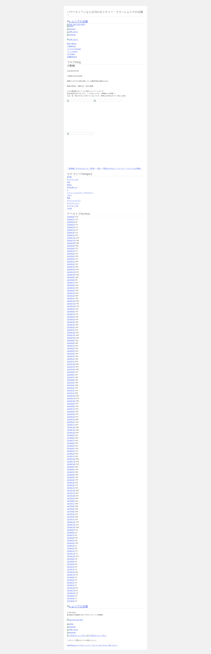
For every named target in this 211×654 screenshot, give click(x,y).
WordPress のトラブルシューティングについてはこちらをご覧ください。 (92, 645)
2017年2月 (71, 517)
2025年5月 (71, 256)
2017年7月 (71, 504)
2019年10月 (71, 432)
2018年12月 (71, 459)
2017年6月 (71, 506)
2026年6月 (71, 222)
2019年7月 (71, 440)
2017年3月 (71, 514)
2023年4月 (71, 322)
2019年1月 (71, 456)
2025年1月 (71, 267)
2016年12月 (71, 522)
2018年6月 (71, 475)
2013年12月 (71, 588)
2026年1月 (71, 235)
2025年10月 (71, 243)
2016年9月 (71, 530)
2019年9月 (71, 435)
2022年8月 (71, 343)
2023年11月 (71, 304)
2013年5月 (71, 601)
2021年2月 (71, 390)
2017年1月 (70, 519)
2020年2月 (71, 422)
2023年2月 (71, 327)
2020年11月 (71, 398)
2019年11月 (71, 430)
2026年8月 (71, 217)
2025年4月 (71, 259)
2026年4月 (71, 227)
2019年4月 (71, 448)
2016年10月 (71, 527)
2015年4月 (71, 564)
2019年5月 (71, 446)
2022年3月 (71, 356)
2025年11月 (71, 240)
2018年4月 (71, 480)
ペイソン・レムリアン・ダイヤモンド (80, 193)
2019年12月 (71, 427)
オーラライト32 (72, 179)
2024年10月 (71, 275)
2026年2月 (71, 232)
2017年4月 (71, 511)
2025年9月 (71, 246)
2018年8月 (71, 469)
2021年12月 (71, 364)
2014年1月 (71, 585)
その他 (69, 208)
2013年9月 (71, 596)
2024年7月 (71, 282)
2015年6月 (71, 561)
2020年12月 (71, 396)
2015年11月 (71, 554)
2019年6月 (71, 443)
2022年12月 (71, 332)
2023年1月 (71, 330)
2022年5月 (71, 351)
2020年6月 (71, 411)
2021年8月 (71, 375)
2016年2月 (71, 548)
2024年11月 (71, 272)
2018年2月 (71, 485)
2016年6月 (71, 538)
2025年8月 (71, 248)
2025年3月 (71, 261)
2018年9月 (71, 467)
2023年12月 (71, 301)
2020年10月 (71, 401)
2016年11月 (71, 525)
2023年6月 (71, 317)
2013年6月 (71, 598)
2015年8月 (71, 559)
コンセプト (74, 49)
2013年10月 (71, 593)
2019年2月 (71, 454)
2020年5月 (71, 414)
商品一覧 (71, 44)
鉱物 (68, 198)
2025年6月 (71, 254)
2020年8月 (71, 406)
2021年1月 (70, 393)
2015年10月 (71, 556)
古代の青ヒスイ (72, 187)
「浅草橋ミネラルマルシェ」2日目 (81, 168)
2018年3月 (71, 482)
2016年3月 (71, 546)
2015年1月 (71, 569)
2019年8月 (71, 438)
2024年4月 (71, 290)
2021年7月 (71, 377)
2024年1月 (71, 298)
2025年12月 (71, 238)
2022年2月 (71, 359)
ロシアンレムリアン (74, 200)
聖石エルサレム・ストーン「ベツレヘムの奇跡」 (122, 168)
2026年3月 (71, 230)
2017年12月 (71, 490)
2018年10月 (71, 464)
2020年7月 (71, 409)
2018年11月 (71, 461)
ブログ (71, 54)
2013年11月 (71, 590)
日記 (68, 182)
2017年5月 (71, 509)
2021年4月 (71, 385)
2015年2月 (71, 567)
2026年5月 (71, 225)
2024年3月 (71, 293)
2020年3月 (71, 419)
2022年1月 (71, 361)
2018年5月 (71, 477)
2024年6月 (71, 285)
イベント (72, 51)
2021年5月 (71, 382)
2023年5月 (71, 319)
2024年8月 (71, 280)
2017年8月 (71, 501)
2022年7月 (71, 346)
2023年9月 (71, 309)
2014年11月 (71, 575)
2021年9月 (71, 372)
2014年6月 (71, 577)
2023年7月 (71, 314)
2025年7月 (71, 251)
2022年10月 (71, 338)
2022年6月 (71, 348)
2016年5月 (71, 540)
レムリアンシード (73, 203)
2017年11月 (71, 493)
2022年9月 (71, 340)
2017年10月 (71, 496)
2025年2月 (71, 264)
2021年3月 (71, 388)
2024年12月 (71, 269)
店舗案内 (72, 57)
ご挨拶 (71, 46)
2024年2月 (71, 296)
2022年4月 (71, 354)
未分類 (69, 177)
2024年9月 (71, 277)
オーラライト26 (72, 206)
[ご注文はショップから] (77, 635)
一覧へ (99, 168)
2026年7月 (71, 219)
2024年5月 (71, 288)
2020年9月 (71, 404)
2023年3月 (71, 325)
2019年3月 (71, 451)
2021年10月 (71, 369)
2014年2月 (71, 582)
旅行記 (69, 185)
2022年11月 (71, 335)
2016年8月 (71, 532)
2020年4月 (71, 417)
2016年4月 (71, 543)
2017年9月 (71, 498)
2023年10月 (71, 306)
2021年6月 (71, 380)
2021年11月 (71, 367)
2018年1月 (71, 488)
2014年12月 (71, 572)
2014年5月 (71, 580)
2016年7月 (71, 535)
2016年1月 (71, 551)
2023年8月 (71, 311)
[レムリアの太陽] (77, 21)
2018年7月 (71, 472)
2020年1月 (71, 425)
